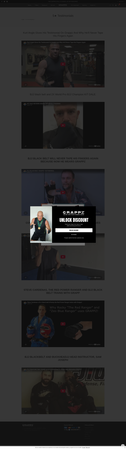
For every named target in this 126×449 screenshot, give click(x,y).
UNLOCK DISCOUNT (74, 230)
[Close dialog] (94, 207)
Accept (84, 447)
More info (88, 447)
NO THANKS (74, 234)
